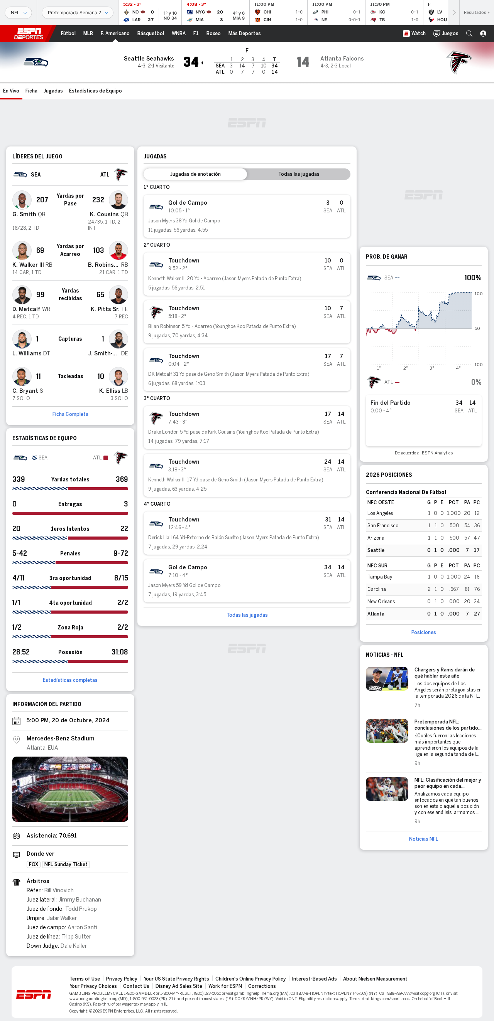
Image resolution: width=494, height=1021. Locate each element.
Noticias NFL (423, 839)
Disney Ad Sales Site (179, 986)
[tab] (195, 174)
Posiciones (423, 632)
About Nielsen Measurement (375, 979)
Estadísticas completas (70, 680)
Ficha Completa (70, 414)
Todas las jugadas (247, 615)
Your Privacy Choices (93, 986)
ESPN (28, 33)
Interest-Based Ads (314, 979)
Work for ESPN (225, 986)
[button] (469, 33)
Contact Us (136, 986)
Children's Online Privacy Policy (250, 979)
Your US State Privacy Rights (176, 979)
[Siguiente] (453, 12)
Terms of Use (84, 979)
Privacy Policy (121, 979)
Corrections (262, 986)
